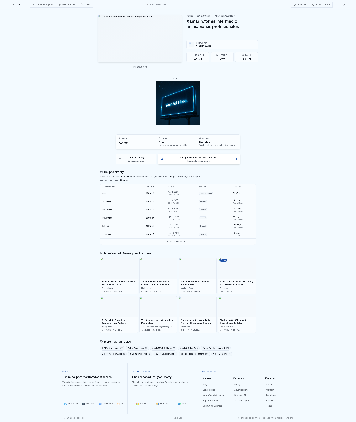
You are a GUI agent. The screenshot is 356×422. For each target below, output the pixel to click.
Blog (205, 384)
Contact (270, 390)
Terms (269, 406)
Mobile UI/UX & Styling (163, 348)
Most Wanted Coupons (213, 395)
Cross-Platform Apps (113, 354)
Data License (272, 395)
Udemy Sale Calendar (212, 406)
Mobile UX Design (189, 348)
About (269, 384)
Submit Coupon (241, 401)
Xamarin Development (225, 16)
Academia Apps (203, 46)
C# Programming (112, 348)
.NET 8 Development (140, 354)
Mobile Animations (137, 348)
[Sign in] (344, 4)
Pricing (237, 384)
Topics (189, 16)
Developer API (240, 395)
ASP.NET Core (221, 354)
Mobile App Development (215, 348)
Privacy (269, 401)
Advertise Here (241, 390)
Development (203, 16)
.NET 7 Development (165, 354)
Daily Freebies (209, 390)
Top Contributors (210, 401)
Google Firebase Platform (194, 354)
